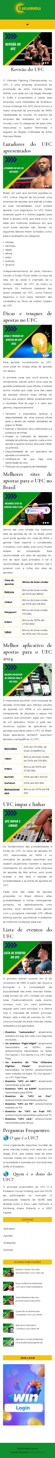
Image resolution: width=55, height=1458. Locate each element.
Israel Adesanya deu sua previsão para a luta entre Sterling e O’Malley (28, 1299)
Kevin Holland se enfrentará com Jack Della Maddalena (29, 1285)
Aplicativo (9, 1228)
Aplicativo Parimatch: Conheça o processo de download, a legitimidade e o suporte (29, 1327)
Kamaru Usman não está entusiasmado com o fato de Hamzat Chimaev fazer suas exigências (30, 1271)
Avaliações (10, 1242)
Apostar (8, 1235)
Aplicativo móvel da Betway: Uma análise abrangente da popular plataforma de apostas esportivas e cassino (29, 1341)
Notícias (8, 1249)
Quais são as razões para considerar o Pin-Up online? (29, 1313)
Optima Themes (37, 1452)
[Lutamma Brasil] (27, 8)
